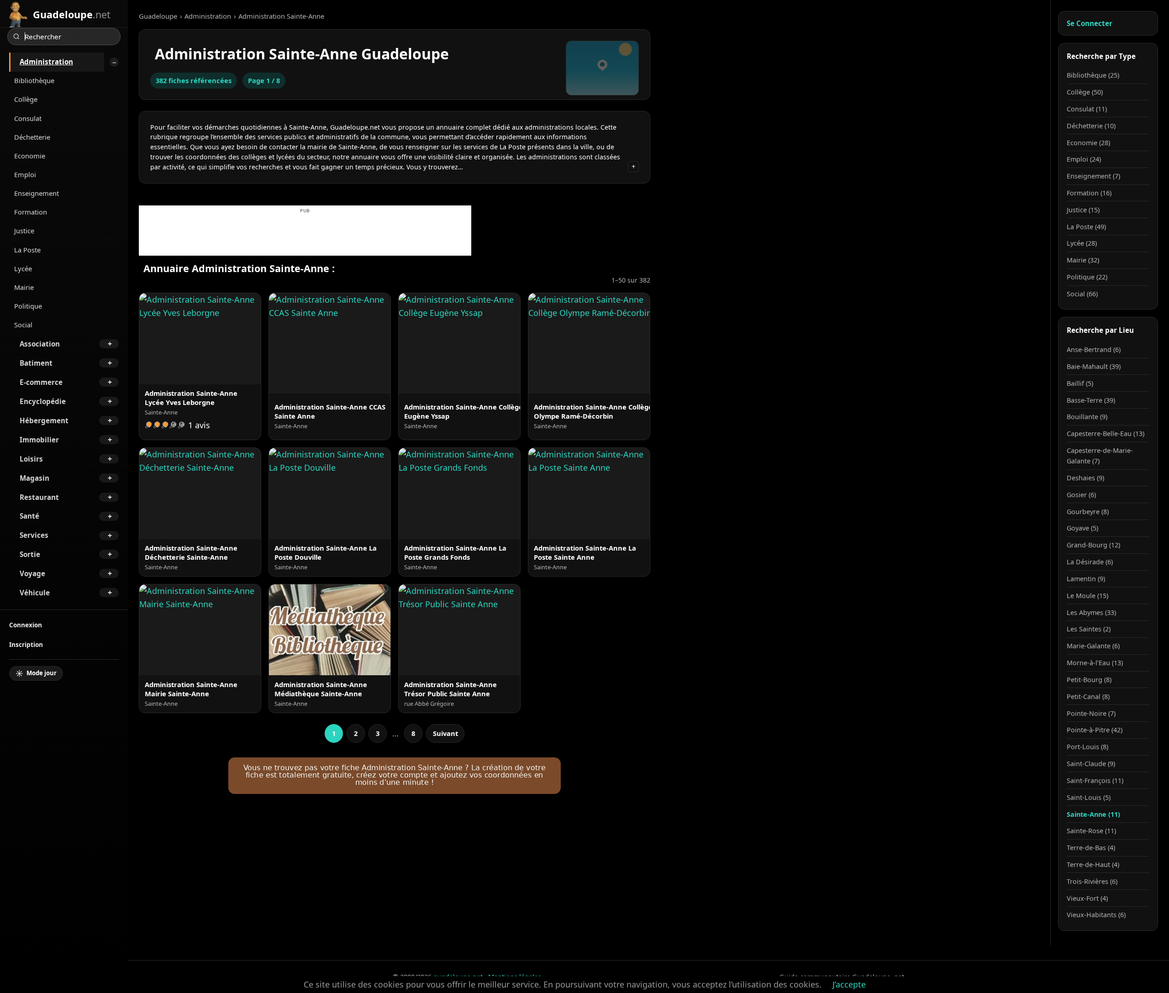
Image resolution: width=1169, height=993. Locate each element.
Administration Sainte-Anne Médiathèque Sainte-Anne (320, 689)
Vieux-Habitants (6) (1096, 914)
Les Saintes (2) (1089, 629)
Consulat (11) (1087, 109)
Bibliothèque (34, 80)
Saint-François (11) (1095, 780)
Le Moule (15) (1087, 595)
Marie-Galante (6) (1093, 645)
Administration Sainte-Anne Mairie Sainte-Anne (191, 689)
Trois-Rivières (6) (1092, 881)
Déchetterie (32, 137)
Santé (29, 515)
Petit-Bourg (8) (1089, 679)
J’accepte (849, 984)
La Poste (27, 249)
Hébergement (44, 420)
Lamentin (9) (1086, 578)
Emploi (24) (1084, 159)
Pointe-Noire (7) (1091, 713)
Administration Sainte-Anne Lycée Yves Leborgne (191, 398)
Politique (28, 305)
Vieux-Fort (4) (1087, 898)
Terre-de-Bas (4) (1091, 847)
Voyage (32, 573)
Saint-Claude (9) (1091, 763)
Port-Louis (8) (1087, 746)
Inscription (26, 644)
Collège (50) (1085, 92)
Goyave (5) (1082, 528)
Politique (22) (1087, 277)
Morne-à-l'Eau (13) (1095, 662)
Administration (46, 61)
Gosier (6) (1081, 494)
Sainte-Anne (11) (1093, 814)
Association (40, 343)
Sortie (30, 554)
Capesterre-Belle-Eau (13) (1105, 433)
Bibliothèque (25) (1093, 75)
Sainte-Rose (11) (1091, 830)
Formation (30, 211)
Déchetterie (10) (1091, 125)
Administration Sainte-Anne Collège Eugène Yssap (463, 411)
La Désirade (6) (1090, 561)
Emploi (25, 174)
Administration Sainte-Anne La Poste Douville (325, 552)
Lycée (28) (1082, 243)
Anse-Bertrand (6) (1094, 349)
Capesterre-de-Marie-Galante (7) (1100, 455)
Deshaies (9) (1085, 477)
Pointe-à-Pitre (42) (1094, 729)
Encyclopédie (43, 401)
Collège (25, 99)
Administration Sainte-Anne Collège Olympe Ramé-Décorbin (593, 411)
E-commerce (41, 382)
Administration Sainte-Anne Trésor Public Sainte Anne (450, 689)
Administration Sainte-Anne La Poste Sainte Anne (585, 552)
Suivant (445, 733)
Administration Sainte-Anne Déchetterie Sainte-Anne (191, 552)
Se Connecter (1089, 23)
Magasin (34, 478)
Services (34, 535)
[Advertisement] (305, 235)
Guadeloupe (158, 16)
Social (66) (1082, 293)
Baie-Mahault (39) (1094, 366)
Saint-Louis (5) (1089, 797)
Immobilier (39, 439)
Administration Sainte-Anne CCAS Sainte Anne (329, 411)
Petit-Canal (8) (1088, 696)
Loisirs (31, 458)
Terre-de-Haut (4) (1093, 864)
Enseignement (36, 193)
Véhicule (35, 592)
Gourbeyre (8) (1088, 511)
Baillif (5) (1080, 383)
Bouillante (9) (1087, 416)
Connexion (25, 624)
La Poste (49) (1086, 226)
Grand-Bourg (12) (1093, 545)
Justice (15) (1083, 209)
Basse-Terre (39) (1091, 400)
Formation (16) (1089, 193)
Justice (24, 230)
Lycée (23, 268)
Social (23, 324)
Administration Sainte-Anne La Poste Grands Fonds (455, 552)
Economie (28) (1088, 142)
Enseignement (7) (1093, 176)
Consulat (28, 118)
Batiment (36, 363)
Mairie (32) (1083, 260)
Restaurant (39, 497)
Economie (29, 155)
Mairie (24, 287)
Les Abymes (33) (1091, 612)
